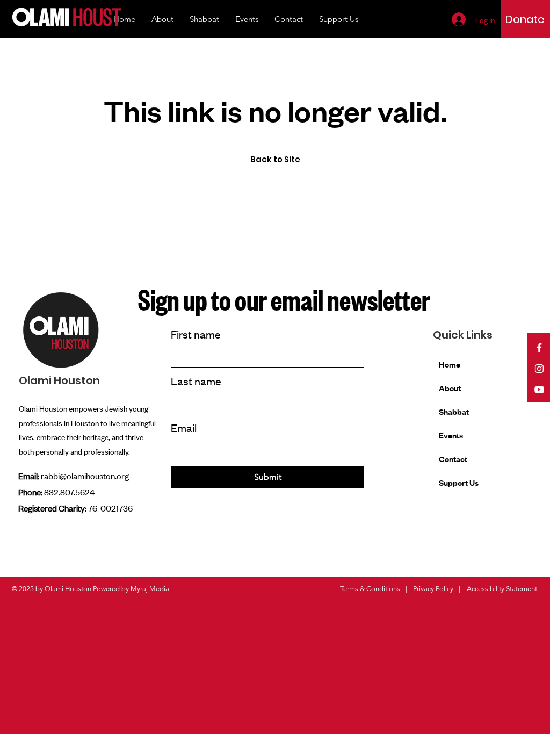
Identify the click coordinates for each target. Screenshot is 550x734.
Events (451, 435)
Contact (453, 458)
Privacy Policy (433, 589)
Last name (196, 380)
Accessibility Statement (502, 589)
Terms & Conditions (370, 589)
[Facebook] (539, 348)
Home (449, 364)
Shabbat (454, 411)
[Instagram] (539, 369)
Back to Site (275, 159)
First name (196, 334)
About (450, 387)
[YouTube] (539, 389)
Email (184, 427)
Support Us (459, 482)
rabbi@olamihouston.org (85, 475)
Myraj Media (150, 589)
